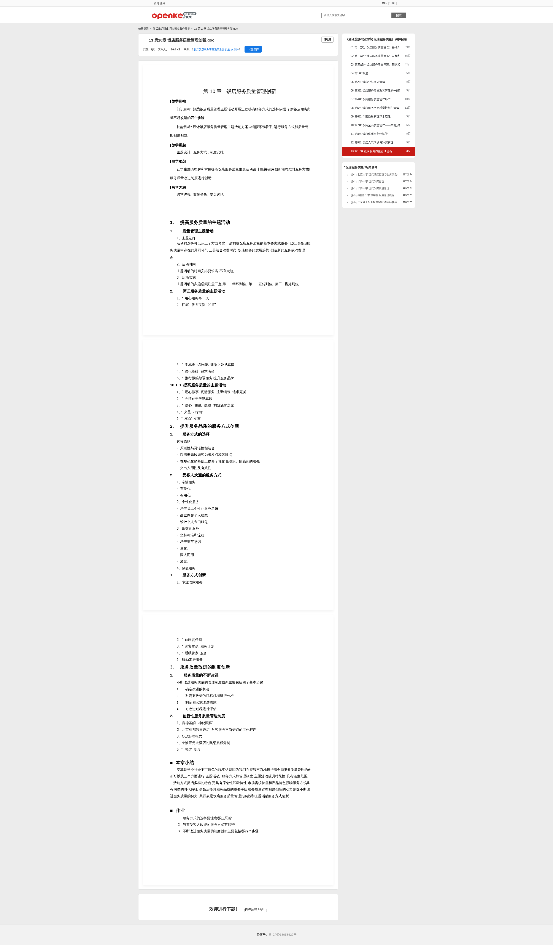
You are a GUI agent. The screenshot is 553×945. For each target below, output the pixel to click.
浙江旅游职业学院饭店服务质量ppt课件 (216, 49)
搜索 (399, 15)
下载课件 (253, 49)
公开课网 (143, 28)
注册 (392, 3)
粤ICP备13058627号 (283, 934)
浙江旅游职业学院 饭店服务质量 (171, 28)
